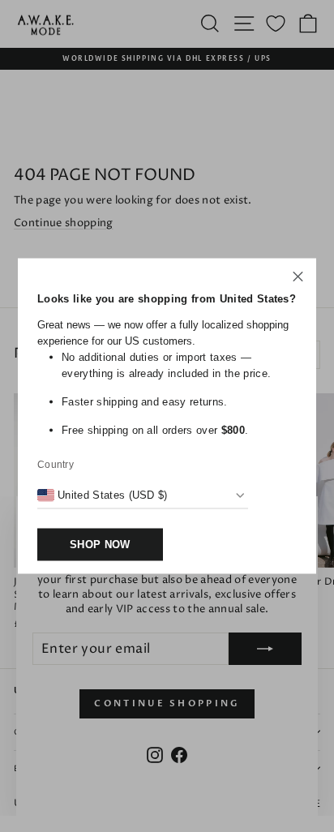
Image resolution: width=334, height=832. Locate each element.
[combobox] (102, 495)
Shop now (100, 544)
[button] (298, 279)
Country (55, 464)
